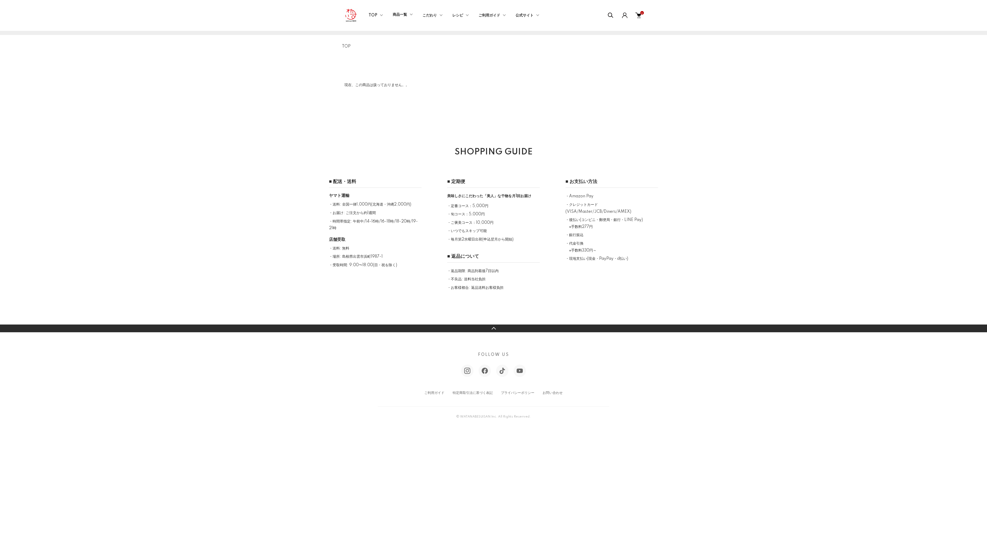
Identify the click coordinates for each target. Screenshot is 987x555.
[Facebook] (485, 371)
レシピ (457, 15)
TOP (373, 15)
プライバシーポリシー (517, 393)
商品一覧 (400, 15)
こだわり (430, 15)
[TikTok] (502, 371)
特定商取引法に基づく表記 (473, 393)
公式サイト (525, 15)
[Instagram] (467, 371)
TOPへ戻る (493, 328)
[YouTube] (520, 371)
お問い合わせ (553, 393)
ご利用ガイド (489, 15)
